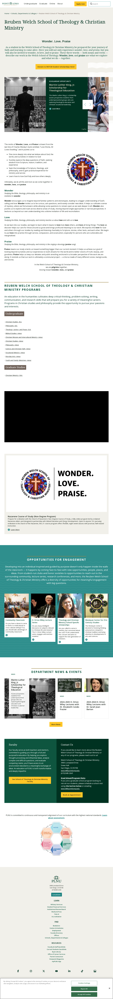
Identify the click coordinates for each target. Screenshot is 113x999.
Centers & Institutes (56, 928)
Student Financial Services (56, 907)
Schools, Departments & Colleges (24, 13)
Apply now (80, 4)
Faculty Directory (57, 933)
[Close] (109, 988)
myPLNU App (56, 961)
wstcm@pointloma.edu (70, 770)
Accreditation (56, 917)
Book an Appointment (72, 795)
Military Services (56, 904)
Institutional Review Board (56, 909)
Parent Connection (56, 957)
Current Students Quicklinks (56, 949)
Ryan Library (56, 952)
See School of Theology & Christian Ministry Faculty (30, 780)
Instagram (31, 971)
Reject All (84, 989)
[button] (85, 104)
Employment (56, 931)
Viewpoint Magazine (56, 959)
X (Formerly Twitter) (44, 971)
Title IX (56, 914)
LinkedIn (69, 971)
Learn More (56, 109)
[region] (56, 988)
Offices (56, 935)
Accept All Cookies (84, 994)
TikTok (82, 971)
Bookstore (56, 926)
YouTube (56, 971)
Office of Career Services (56, 954)
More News (55, 724)
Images (95, 971)
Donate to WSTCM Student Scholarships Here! (56, 67)
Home (6, 13)
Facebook (18, 971)
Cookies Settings (84, 983)
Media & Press (57, 912)
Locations (57, 894)
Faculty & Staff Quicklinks (56, 947)
